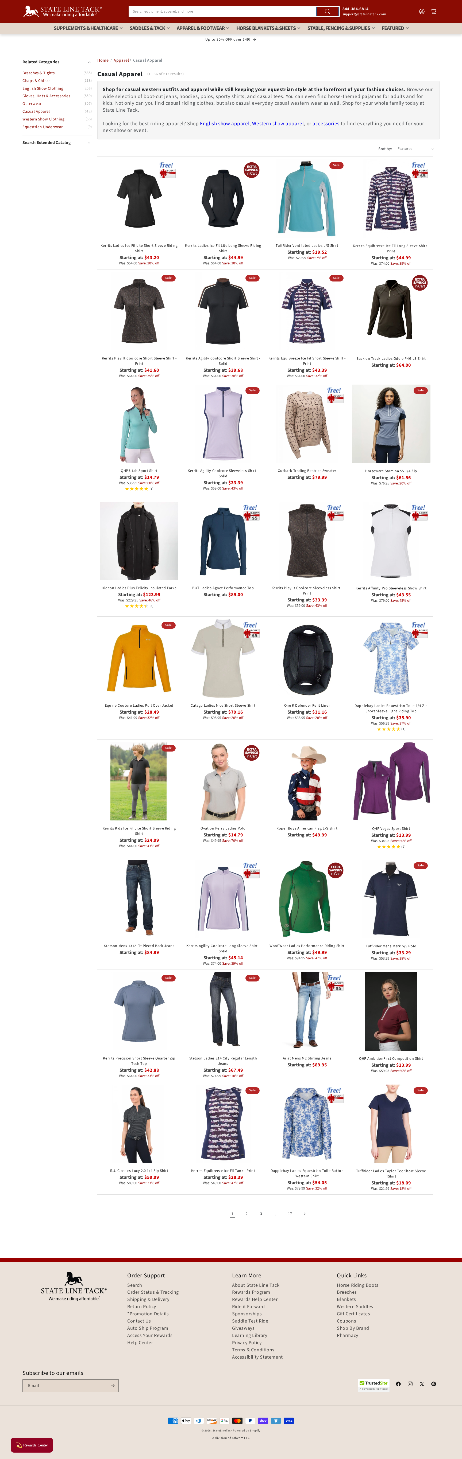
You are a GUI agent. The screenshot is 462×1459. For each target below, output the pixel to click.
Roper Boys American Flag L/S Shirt (306, 828)
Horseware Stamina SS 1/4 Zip (391, 471)
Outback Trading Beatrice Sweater (307, 471)
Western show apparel (278, 123)
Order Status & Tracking (153, 1292)
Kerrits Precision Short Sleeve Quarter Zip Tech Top (139, 1061)
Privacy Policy (246, 1343)
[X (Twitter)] (422, 1384)
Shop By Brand (353, 1328)
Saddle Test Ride (250, 1321)
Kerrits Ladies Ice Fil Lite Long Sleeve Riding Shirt (223, 248)
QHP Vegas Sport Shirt (391, 828)
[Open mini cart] (434, 11)
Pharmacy (347, 1335)
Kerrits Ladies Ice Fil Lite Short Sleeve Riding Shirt (139, 248)
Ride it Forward (248, 1307)
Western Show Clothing (43, 119)
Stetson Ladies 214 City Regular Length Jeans (223, 1061)
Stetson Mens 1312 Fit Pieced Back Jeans (139, 946)
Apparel (121, 60)
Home (103, 60)
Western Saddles (355, 1307)
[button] (57, 142)
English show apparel (224, 123)
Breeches (347, 1292)
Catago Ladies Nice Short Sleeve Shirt (223, 705)
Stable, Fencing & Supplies (338, 28)
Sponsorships (247, 1314)
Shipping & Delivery (148, 1299)
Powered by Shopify (246, 1431)
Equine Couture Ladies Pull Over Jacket (139, 705)
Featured (393, 28)
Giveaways (243, 1328)
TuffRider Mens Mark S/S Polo (391, 946)
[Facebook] (398, 1384)
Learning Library (249, 1335)
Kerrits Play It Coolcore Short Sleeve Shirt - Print (139, 361)
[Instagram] (410, 1384)
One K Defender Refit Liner (307, 705)
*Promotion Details (148, 1314)
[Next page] (304, 1214)
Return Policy (141, 1307)
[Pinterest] (434, 1384)
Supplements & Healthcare (86, 28)
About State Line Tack (256, 1285)
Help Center (140, 1343)
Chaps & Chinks (36, 81)
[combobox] (234, 11)
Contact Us (139, 1321)
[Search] (327, 11)
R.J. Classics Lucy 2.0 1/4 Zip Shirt (139, 1171)
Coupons (346, 1321)
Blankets (346, 1299)
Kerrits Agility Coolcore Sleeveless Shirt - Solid (223, 473)
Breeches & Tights (38, 73)
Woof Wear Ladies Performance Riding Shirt (307, 946)
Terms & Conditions (253, 1350)
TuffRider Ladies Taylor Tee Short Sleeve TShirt (391, 1173)
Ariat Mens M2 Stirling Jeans (307, 1058)
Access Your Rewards (149, 1335)
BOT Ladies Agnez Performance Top (223, 588)
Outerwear (31, 104)
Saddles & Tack (147, 28)
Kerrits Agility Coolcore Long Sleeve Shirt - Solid (223, 948)
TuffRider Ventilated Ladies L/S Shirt (307, 245)
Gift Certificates (353, 1314)
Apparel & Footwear (201, 28)
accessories (326, 123)
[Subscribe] (112, 1385)
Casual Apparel (36, 111)
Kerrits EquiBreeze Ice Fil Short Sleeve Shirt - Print (307, 361)
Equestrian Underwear (42, 127)
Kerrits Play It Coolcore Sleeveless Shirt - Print (307, 590)
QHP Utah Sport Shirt (139, 471)
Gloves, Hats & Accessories (46, 96)
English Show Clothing (43, 88)
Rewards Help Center (255, 1299)
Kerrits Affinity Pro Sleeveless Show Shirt (391, 588)
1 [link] (232, 1214)
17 (290, 1214)
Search (134, 1285)
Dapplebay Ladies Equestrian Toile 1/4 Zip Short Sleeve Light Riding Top (391, 708)
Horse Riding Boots (358, 1285)
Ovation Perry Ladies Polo (223, 828)
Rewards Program (251, 1292)
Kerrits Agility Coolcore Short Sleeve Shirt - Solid (223, 361)
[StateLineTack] (62, 11)
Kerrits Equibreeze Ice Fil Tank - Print (223, 1171)
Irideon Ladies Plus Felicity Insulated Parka (139, 588)
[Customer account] (422, 11)
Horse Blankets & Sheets (266, 28)
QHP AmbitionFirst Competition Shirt (391, 1058)
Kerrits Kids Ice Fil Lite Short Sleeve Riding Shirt (139, 831)
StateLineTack (222, 1431)
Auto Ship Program (147, 1328)
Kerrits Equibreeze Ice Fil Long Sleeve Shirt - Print (391, 248)
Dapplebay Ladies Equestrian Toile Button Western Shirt (307, 1173)
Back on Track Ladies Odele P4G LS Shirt (391, 358)
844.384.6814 (355, 9)
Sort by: (385, 149)
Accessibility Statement (257, 1357)
